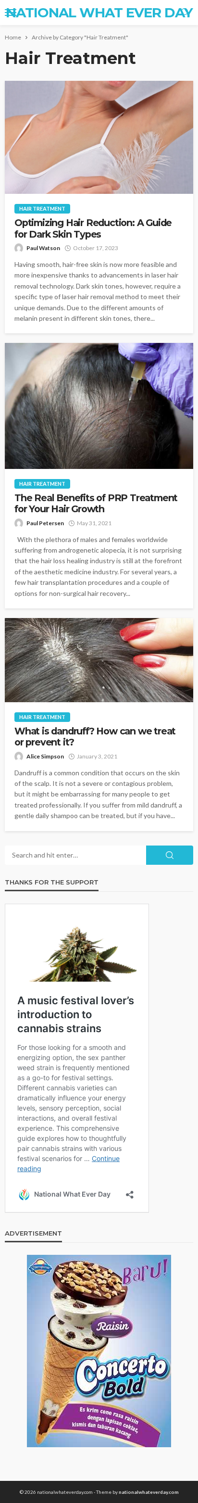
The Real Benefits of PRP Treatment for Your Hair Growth (95, 504)
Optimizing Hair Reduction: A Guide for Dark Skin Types (93, 228)
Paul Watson (43, 248)
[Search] (185, 12)
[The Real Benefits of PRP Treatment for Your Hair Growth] (99, 405)
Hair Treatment (42, 208)
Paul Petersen (45, 523)
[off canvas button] (10, 12)
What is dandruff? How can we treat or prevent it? (94, 737)
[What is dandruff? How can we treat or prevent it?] (99, 660)
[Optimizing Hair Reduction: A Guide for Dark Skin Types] (99, 137)
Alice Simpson (45, 756)
